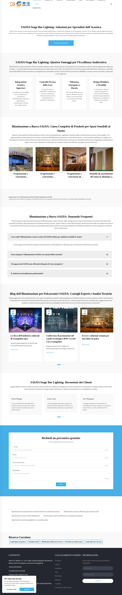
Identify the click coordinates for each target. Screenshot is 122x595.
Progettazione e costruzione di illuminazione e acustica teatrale (74, 175)
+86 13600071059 (21, 575)
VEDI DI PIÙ (14, 349)
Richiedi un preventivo (61, 43)
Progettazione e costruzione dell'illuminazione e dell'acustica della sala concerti (47, 175)
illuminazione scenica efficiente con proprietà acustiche (63, 516)
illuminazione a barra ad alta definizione (26, 516)
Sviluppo (58, 580)
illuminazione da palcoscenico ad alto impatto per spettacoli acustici (36, 512)
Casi (56, 572)
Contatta (37, 8)
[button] (59, 364)
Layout (57, 564)
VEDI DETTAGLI (21, 159)
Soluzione (58, 568)
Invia (61, 484)
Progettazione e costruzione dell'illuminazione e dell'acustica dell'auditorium (21, 175)
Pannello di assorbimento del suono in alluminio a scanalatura (101, 175)
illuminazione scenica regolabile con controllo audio (30, 520)
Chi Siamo (58, 576)
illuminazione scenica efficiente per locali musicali (81, 512)
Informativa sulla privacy (63, 587)
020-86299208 (16, 567)
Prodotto (58, 561)
